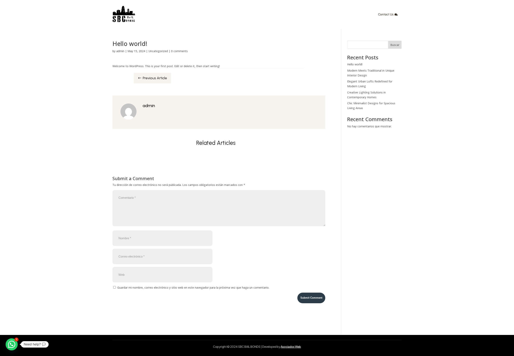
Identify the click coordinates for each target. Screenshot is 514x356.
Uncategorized (158, 51)
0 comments (179, 51)
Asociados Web (291, 346)
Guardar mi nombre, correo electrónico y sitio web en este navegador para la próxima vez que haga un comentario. (193, 287)
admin (120, 51)
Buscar (394, 45)
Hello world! (354, 64)
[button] (12, 344)
